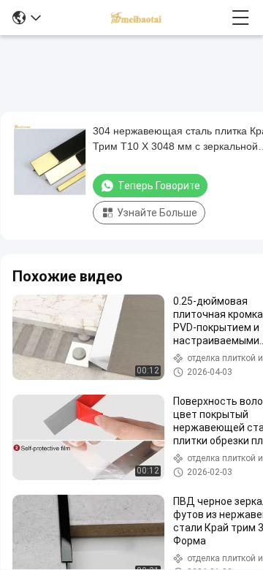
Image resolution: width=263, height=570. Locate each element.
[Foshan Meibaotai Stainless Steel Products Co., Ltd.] (136, 17)
